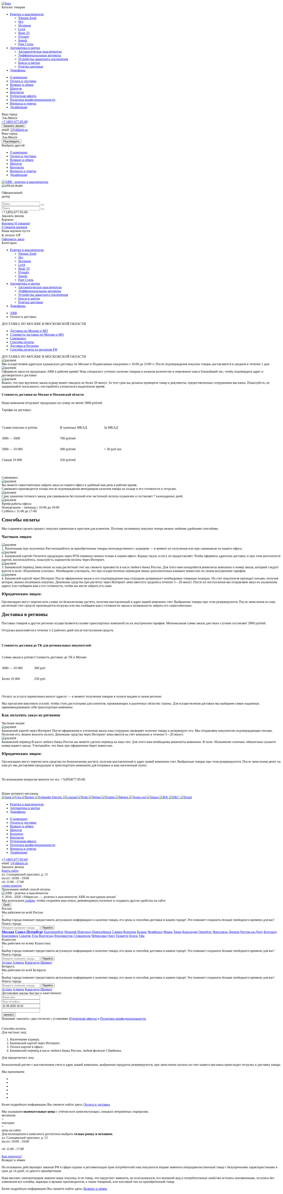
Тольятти (122, 936)
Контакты (17, 92)
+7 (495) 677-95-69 (15, 121)
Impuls (22, 40)
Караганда (32, 962)
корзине (14, 227)
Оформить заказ (13, 239)
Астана (7, 962)
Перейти (47, 927)
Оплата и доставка (23, 81)
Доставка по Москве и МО (29, 331)
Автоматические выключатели (40, 51)
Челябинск (155, 932)
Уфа (141, 936)
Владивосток (63, 936)
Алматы (18, 962)
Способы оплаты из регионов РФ (33, 349)
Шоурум (16, 88)
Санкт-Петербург (29, 932)
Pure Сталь (25, 44)
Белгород (270, 932)
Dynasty (23, 36)
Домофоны (17, 70)
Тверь (177, 932)
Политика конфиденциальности (32, 99)
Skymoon (24, 25)
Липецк (234, 932)
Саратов (25, 936)
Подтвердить (11, 141)
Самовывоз (18, 338)
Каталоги (16, 833)
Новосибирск (101, 932)
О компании (18, 77)
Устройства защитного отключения (43, 59)
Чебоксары (99, 936)
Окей (6, 904)
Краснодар (189, 932)
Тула (34, 936)
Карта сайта (10, 870)
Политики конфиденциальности (123, 1018)
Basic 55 (24, 33)
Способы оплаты (22, 342)
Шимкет (46, 962)
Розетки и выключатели (27, 14)
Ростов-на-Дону (251, 932)
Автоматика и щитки (25, 48)
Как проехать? (12, 1156)
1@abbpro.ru (19, 130)
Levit (21, 29)
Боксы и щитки (29, 63)
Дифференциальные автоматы (39, 55)
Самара (117, 932)
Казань (142, 932)
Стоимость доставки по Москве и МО (37, 334)
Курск (133, 936)
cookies (30, 900)
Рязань (168, 932)
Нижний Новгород (77, 932)
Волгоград (46, 936)
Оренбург (205, 932)
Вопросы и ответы (23, 103)
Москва (8, 932)
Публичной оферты (83, 1018)
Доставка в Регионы (24, 346)
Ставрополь (82, 936)
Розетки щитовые (30, 66)
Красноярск (10, 936)
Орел (111, 936)
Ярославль (220, 932)
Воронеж (129, 932)
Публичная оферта (23, 96)
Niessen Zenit (27, 18)
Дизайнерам (18, 107)
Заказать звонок (13, 125)
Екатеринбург (54, 932)
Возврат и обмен (22, 85)
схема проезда (12, 885)
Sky (20, 21)
